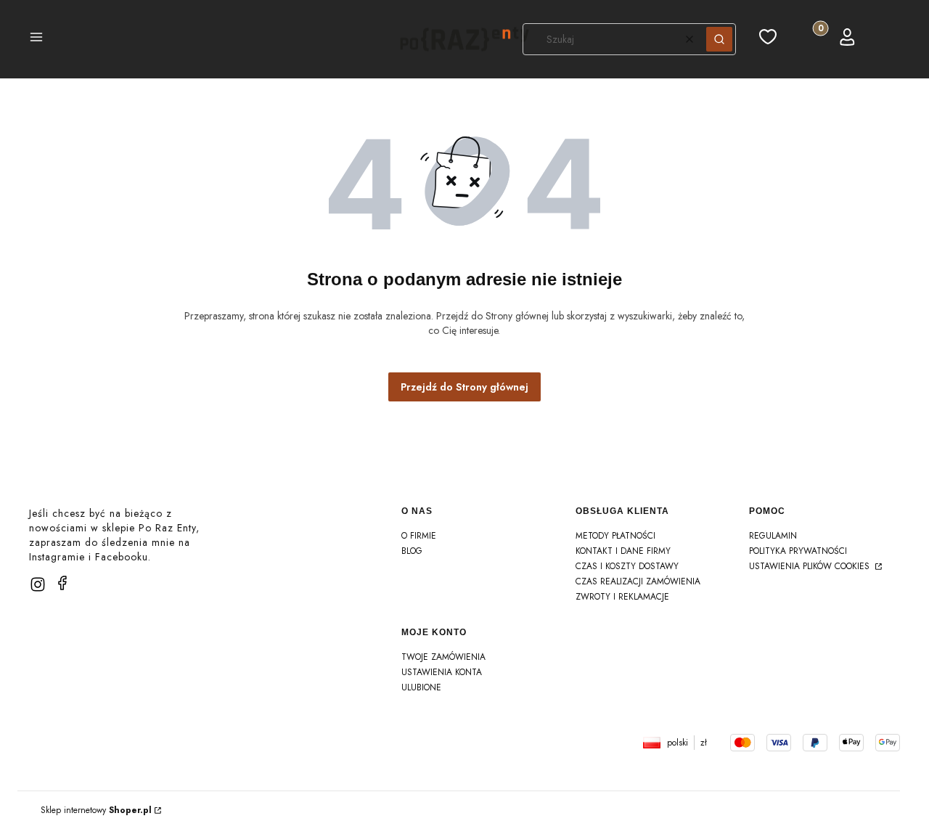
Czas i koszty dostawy (627, 566)
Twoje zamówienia (443, 656)
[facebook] (62, 583)
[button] (36, 39)
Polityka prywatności (798, 551)
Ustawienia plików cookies (810, 566)
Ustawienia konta (441, 672)
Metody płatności (615, 535)
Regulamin (773, 535)
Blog (411, 551)
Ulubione (421, 687)
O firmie (418, 535)
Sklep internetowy (96, 810)
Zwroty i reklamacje (622, 596)
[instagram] (37, 584)
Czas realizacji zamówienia (638, 581)
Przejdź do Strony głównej (464, 387)
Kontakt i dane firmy (623, 551)
